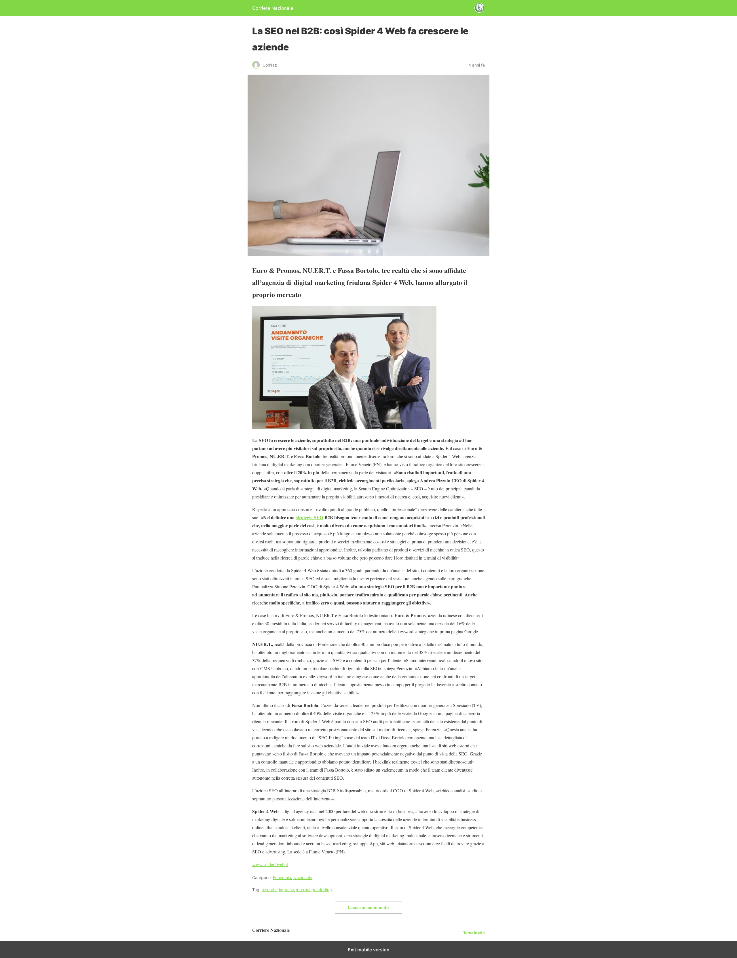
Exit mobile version (369, 950)
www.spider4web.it (270, 864)
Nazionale (302, 877)
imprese (286, 889)
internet (303, 889)
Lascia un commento (368, 907)
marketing (322, 889)
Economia (282, 877)
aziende (269, 889)
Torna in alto (474, 933)
